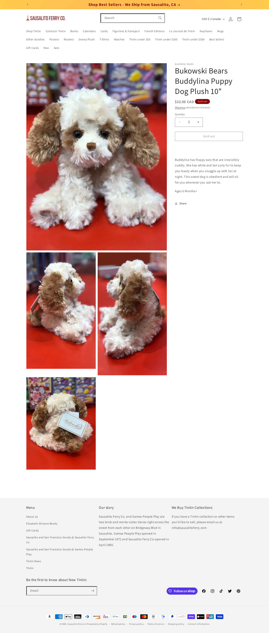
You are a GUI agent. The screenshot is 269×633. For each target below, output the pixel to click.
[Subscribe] (92, 590)
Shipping (180, 107)
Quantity (180, 114)
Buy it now (208, 147)
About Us (32, 516)
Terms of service (155, 623)
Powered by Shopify (97, 624)
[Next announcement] (241, 4)
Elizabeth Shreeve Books (42, 523)
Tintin (30, 568)
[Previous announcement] (27, 4)
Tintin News (33, 561)
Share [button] (183, 203)
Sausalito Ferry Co (77, 624)
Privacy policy (136, 623)
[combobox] (132, 18)
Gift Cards (32, 530)
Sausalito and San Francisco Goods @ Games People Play (59, 551)
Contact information (198, 623)
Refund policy (118, 623)
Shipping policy (176, 623)
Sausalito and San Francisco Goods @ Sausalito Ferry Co (60, 540)
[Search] (160, 18)
